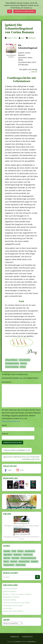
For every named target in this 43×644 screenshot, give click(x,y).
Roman (6, 561)
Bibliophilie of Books (11, 597)
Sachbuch (34, 561)
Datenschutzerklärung (24, 11)
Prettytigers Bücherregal (13, 605)
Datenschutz (27, 637)
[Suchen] (37, 577)
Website (5, 433)
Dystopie (7, 551)
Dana (22, 38)
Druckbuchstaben (10, 588)
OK (10, 11)
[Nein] (40, 8)
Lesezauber (7, 608)
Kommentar (7, 382)
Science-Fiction (9, 565)
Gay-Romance (30, 551)
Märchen (7, 558)
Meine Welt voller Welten (13, 611)
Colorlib (17, 642)
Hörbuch (23, 363)
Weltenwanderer (9, 591)
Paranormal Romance (28, 558)
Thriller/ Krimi (20, 565)
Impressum (15, 637)
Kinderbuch (17, 555)
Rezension (32, 38)
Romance (14, 561)
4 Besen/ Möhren (11, 360)
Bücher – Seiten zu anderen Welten (17, 594)
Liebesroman (28, 555)
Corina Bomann (24, 360)
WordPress (32, 642)
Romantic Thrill (24, 561)
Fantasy (20, 551)
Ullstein (34, 72)
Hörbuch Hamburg (12, 367)
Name (4, 425)
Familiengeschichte (12, 363)
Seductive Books (9, 600)
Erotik (14, 551)
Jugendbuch (8, 555)
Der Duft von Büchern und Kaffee (16, 603)
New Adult (15, 558)
